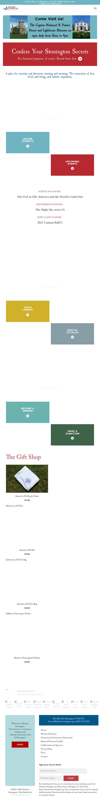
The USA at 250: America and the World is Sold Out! (50, 196)
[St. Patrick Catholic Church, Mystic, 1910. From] (9, 705)
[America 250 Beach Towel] (27, 479)
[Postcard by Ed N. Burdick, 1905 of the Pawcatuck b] (56, 705)
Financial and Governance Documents (57, 738)
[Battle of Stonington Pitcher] (27, 633)
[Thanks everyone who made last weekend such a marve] (94, 705)
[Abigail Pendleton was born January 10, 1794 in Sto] (38, 705)
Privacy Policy (46, 749)
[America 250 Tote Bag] (27, 580)
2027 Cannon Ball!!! (50, 222)
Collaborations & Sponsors (52, 745)
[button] (95, 8)
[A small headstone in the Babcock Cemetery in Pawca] (66, 705)
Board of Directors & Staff (52, 742)
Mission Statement (48, 734)
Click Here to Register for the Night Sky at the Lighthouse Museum (50, 3)
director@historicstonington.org (61, 722)
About (43, 730)
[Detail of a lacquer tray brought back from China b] (75, 705)
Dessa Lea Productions (20, 795)
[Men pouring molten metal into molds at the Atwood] (28, 705)
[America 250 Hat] (27, 526)
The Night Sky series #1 (50, 209)
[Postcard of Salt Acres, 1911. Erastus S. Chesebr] (19, 705)
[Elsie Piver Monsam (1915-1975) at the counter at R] (85, 705)
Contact (44, 757)
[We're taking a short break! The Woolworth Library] (47, 705)
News (43, 753)
